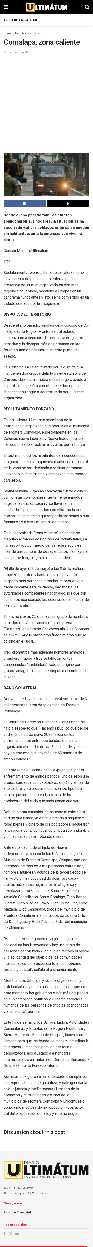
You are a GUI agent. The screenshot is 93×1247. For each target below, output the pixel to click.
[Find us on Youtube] (17, 1233)
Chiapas (35, 33)
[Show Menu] (6, 7)
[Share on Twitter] (68, 203)
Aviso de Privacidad (21, 20)
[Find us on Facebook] (4, 1233)
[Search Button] (87, 7)
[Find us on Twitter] (10, 1233)
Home (7, 33)
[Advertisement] (46, 103)
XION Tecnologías (36, 1193)
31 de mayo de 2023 (17, 52)
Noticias (20, 33)
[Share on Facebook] (25, 203)
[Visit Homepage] (46, 7)
